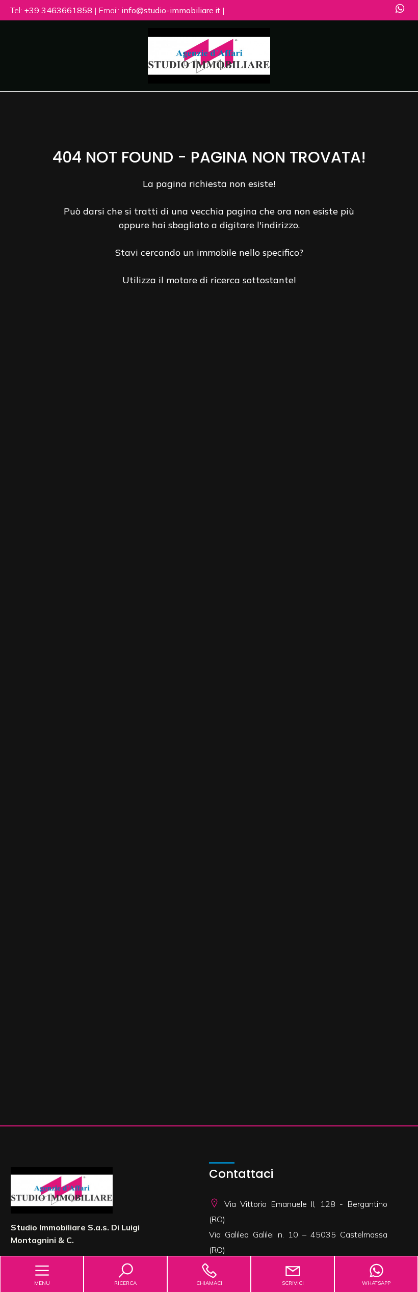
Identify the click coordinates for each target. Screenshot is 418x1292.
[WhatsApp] (400, 9)
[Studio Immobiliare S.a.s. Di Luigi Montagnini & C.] (209, 55)
